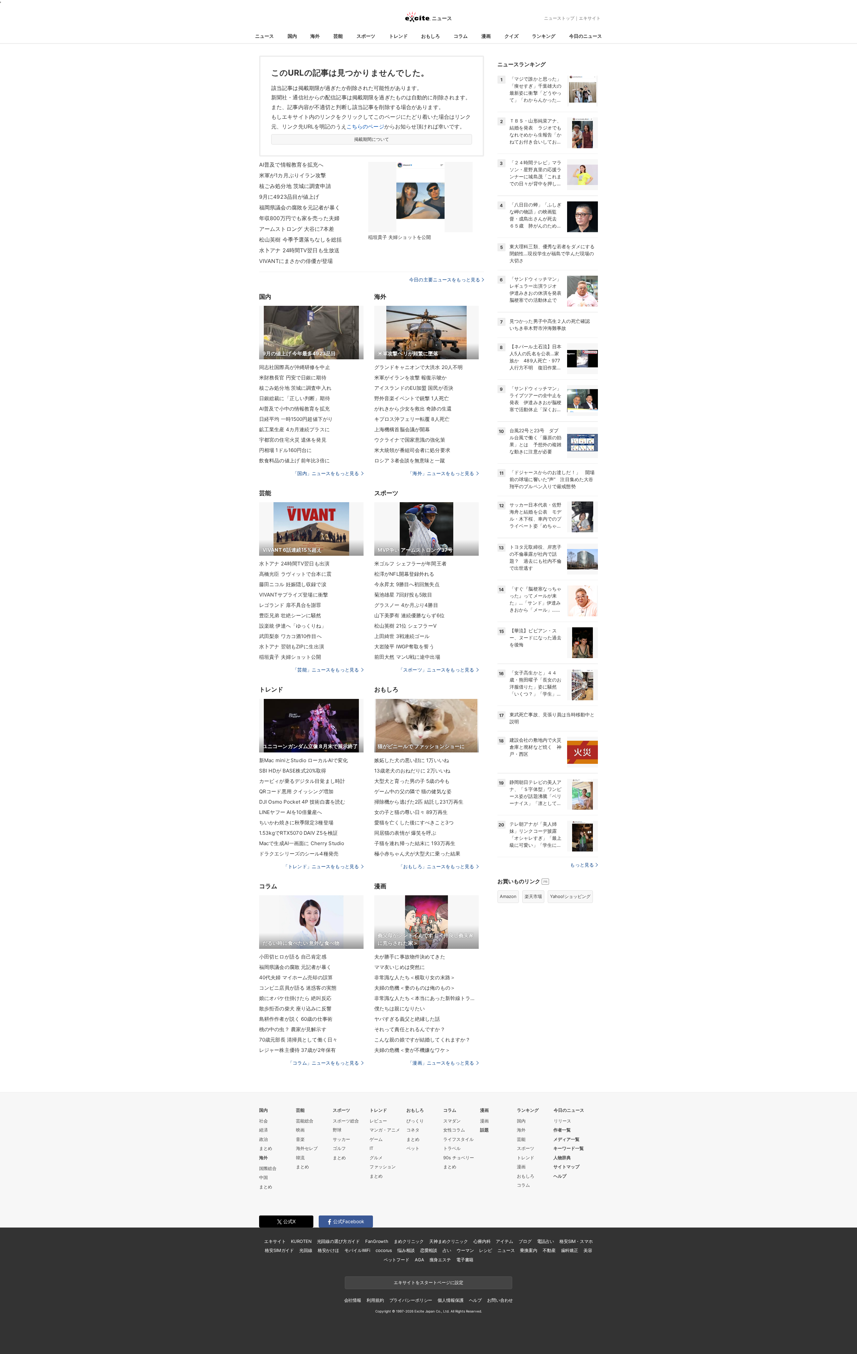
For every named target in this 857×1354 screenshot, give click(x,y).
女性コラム (454, 1130)
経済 (263, 1130)
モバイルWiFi (357, 1250)
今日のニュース (585, 36)
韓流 (300, 1157)
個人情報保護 (450, 1300)
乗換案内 (528, 1250)
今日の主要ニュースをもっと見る (444, 279)
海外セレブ (307, 1148)
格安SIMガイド (279, 1250)
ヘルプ (559, 1176)
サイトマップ (566, 1166)
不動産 (549, 1250)
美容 (587, 1250)
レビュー (378, 1120)
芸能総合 (304, 1120)
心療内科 (481, 1241)
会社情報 (352, 1300)
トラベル (452, 1148)
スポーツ (366, 36)
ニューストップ (559, 18)
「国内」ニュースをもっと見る (326, 473)
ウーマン (465, 1250)
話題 (484, 1130)
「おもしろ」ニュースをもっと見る (436, 866)
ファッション (383, 1166)
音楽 (300, 1139)
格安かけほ (328, 1250)
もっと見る (582, 865)
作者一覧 (562, 1130)
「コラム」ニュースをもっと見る (323, 1063)
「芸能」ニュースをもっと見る (326, 669)
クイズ (511, 36)
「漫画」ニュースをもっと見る (441, 1063)
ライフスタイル (458, 1139)
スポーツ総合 (346, 1120)
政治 (263, 1139)
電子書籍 (464, 1259)
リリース (562, 1120)
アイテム (504, 1241)
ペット (412, 1148)
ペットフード (396, 1259)
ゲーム (376, 1139)
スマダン (452, 1120)
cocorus (384, 1250)
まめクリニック (409, 1241)
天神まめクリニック (448, 1241)
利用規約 (375, 1300)
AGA (419, 1259)
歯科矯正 (569, 1250)
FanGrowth (376, 1241)
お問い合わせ (500, 1300)
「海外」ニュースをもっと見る (441, 473)
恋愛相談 (428, 1250)
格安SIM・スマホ (576, 1241)
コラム (461, 36)
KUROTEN (301, 1241)
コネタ (412, 1130)
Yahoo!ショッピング (570, 896)
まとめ (265, 1148)
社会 (263, 1120)
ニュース (264, 36)
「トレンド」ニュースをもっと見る (321, 866)
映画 (300, 1130)
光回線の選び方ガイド (338, 1241)
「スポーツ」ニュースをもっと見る (436, 669)
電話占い (545, 1241)
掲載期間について (371, 139)
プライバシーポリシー (411, 1300)
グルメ (376, 1157)
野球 (337, 1130)
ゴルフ (339, 1148)
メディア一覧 (566, 1139)
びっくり (415, 1120)
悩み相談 (405, 1250)
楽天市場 (533, 896)
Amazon (508, 896)
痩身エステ (440, 1259)
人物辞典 (562, 1157)
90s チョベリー (458, 1157)
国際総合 (268, 1168)
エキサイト (590, 18)
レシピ (485, 1250)
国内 (292, 36)
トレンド (398, 36)
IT (371, 1148)
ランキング (543, 36)
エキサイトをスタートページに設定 (428, 1282)
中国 (263, 1177)
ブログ (525, 1241)
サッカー (341, 1139)
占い (447, 1250)
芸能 (338, 36)
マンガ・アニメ (385, 1130)
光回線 (305, 1250)
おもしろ (430, 36)
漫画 (486, 36)
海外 (315, 36)
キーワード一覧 (568, 1148)
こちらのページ (365, 126)
